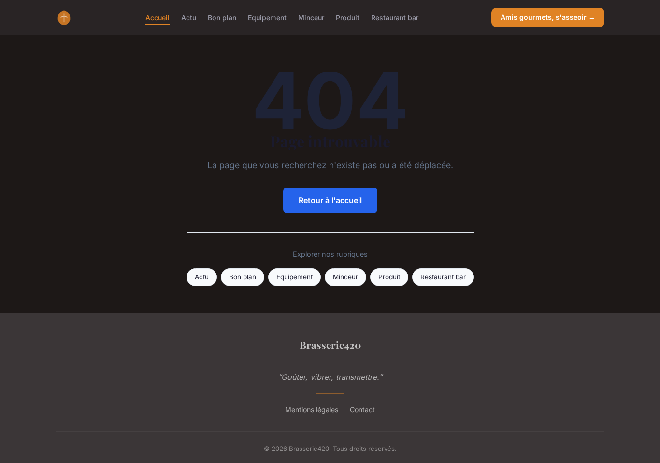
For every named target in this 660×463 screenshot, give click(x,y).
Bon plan (222, 17)
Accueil (157, 17)
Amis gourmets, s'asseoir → (548, 17)
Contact (362, 409)
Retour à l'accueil (330, 200)
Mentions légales (311, 409)
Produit (347, 17)
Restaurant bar (394, 17)
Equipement (267, 17)
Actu (188, 17)
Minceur (311, 17)
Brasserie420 (330, 344)
